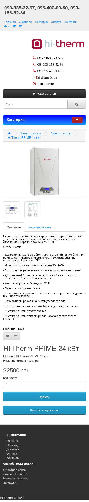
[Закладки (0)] (14, 26)
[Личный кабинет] (7, 26)
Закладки (9, 482)
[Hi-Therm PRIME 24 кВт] (44, 171)
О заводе (25, 21)
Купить (44, 396)
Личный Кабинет (15, 474)
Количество (10, 378)
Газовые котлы (61, 133)
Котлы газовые (30, 133)
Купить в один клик (44, 410)
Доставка (41, 21)
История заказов (15, 478)
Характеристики (39, 227)
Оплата (56, 21)
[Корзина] (20, 26)
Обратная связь (14, 469)
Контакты (70, 21)
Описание (14, 227)
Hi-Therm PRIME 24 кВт (24, 137)
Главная (10, 21)
